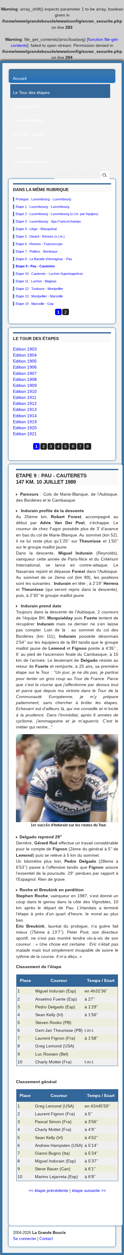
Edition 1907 (25, 373)
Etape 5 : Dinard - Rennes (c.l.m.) (40, 236)
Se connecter (24, 1238)
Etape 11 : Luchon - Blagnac (36, 281)
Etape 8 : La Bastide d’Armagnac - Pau (44, 259)
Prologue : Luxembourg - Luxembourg (43, 199)
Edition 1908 (25, 379)
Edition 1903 (25, 349)
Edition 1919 (25, 421)
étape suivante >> (89, 1190)
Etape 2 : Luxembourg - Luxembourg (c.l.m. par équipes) (57, 214)
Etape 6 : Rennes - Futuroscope (39, 244)
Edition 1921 (25, 433)
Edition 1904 (25, 355)
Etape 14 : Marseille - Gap (35, 303)
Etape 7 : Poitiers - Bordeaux (36, 251)
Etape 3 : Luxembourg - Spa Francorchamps (48, 221)
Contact (46, 1238)
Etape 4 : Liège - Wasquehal (36, 229)
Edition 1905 (25, 361)
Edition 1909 (25, 385)
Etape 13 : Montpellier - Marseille (39, 296)
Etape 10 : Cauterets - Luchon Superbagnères (49, 273)
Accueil (19, 78)
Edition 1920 (25, 427)
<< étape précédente (48, 1190)
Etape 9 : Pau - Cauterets (35, 266)
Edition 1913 (25, 409)
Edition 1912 (25, 403)
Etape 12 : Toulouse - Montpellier (39, 288)
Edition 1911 (24, 397)
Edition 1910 (25, 391)
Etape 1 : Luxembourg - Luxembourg (42, 206)
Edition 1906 (25, 367)
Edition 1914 (25, 415)
